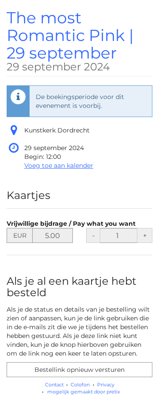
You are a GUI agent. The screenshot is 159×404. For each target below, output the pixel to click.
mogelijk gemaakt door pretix (83, 392)
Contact (54, 385)
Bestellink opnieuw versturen (79, 370)
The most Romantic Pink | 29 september (70, 40)
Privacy (105, 385)
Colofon (80, 385)
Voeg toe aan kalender (58, 165)
